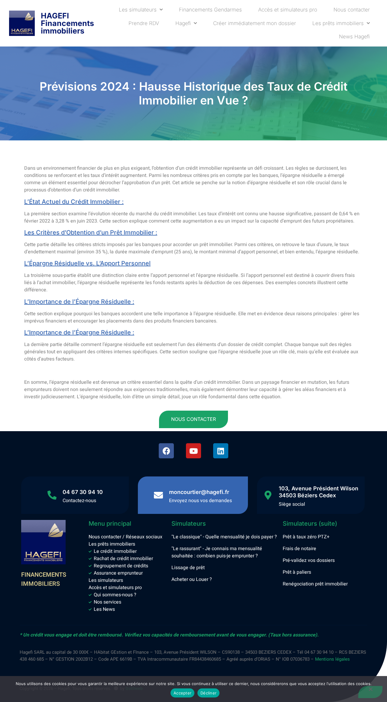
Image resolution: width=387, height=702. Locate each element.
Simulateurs (188, 523)
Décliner (208, 693)
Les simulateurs (138, 10)
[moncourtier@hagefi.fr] (158, 495)
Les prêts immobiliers (338, 23)
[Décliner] (370, 692)
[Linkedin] (220, 450)
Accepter (182, 693)
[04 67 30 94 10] (52, 495)
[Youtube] (193, 450)
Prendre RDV (143, 23)
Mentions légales (332, 659)
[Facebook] (166, 450)
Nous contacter (351, 10)
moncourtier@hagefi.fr (199, 492)
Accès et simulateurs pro (287, 10)
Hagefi (183, 23)
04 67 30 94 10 (83, 492)
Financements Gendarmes (210, 10)
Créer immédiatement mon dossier (254, 23)
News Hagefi (354, 37)
